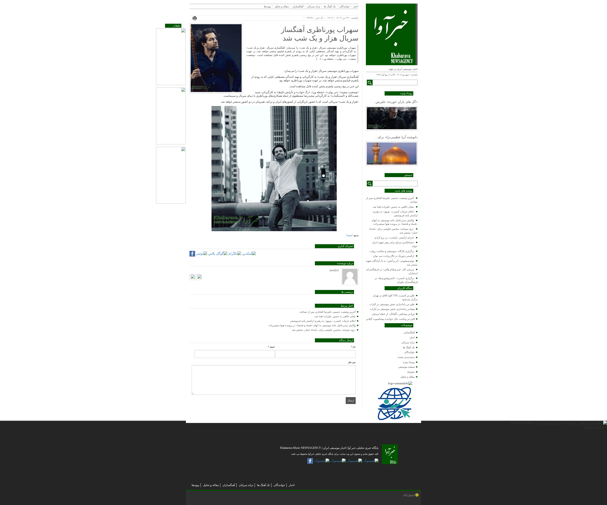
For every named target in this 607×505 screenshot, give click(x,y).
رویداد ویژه (409, 362)
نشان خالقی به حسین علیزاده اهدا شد (393, 206)
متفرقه (411, 371)
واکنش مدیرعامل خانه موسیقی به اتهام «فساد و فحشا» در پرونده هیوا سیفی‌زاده (312, 325)
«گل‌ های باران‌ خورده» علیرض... (395, 102)
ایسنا (349, 235)
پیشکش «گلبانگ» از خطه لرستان (389, 313)
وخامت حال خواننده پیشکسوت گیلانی (386, 318)
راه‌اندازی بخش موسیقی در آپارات (387, 304)
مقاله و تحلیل (407, 376)
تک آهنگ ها (409, 347)
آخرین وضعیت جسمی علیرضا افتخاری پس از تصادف (327, 311)
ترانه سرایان (408, 342)
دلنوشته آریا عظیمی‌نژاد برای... (396, 137)
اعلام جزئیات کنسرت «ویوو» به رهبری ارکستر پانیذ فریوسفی (323, 320)
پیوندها (267, 6)
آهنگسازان (409, 332)
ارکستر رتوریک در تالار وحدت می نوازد (393, 255)
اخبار (412, 337)
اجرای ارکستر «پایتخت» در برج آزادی (394, 237)
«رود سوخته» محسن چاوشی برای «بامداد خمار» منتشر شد (324, 329)
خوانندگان (409, 352)
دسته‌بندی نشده (406, 357)
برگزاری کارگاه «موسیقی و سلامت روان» (391, 251)
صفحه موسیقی (406, 366)
